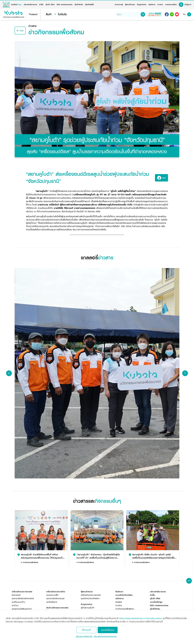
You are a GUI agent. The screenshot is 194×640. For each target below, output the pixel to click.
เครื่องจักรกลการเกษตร (91, 595)
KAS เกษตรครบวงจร (64, 4)
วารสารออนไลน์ (171, 4)
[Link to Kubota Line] (172, 14)
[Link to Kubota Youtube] (177, 14)
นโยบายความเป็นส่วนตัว (84, 636)
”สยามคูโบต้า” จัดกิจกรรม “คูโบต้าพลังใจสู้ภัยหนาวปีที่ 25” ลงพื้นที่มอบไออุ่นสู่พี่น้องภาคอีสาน (98, 556)
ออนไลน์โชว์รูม (156, 602)
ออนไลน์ (16, 4)
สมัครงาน (151, 4)
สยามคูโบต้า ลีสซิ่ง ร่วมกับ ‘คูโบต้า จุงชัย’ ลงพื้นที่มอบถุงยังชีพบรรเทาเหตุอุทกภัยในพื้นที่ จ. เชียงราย (154, 556)
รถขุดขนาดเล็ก (52, 595)
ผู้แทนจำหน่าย (130, 4)
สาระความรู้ (119, 4)
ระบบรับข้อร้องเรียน (124, 595)
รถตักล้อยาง (51, 602)
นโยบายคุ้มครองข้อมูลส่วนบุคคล (105, 636)
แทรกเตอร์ (16, 595)
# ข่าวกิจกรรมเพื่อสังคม (29, 562)
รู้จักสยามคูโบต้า (87, 607)
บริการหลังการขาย (30, 4)
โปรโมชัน (62, 14)
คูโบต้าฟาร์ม (79, 4)
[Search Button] (143, 14)
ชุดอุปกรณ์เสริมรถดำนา (22, 609)
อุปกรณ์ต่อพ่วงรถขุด (55, 598)
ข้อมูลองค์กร (141, 4)
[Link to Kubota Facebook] (167, 14)
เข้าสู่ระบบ (187, 4)
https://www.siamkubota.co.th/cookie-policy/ (140, 618)
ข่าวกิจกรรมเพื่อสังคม (124, 609)
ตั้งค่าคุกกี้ (86, 630)
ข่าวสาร (160, 4)
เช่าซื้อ (41, 4)
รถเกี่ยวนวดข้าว (18, 602)
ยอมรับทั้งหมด (107, 630)
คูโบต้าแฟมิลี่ (89, 4)
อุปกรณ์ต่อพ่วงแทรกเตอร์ (23, 598)
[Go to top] (189, 581)
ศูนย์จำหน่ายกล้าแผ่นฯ (90, 598)
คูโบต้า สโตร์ (50, 4)
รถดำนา (15, 605)
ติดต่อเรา (119, 591)
